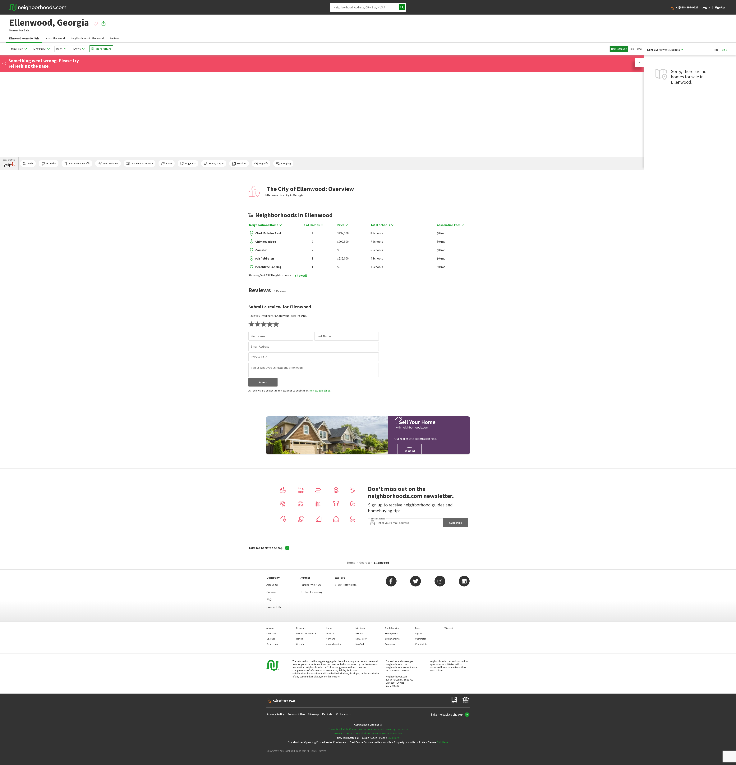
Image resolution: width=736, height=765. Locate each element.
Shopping (286, 163)
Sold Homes (636, 49)
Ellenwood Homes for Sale (24, 38)
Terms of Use (296, 714)
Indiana (330, 633)
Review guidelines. (320, 390)
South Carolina (392, 638)
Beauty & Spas (216, 163)
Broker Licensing (312, 592)
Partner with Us (311, 584)
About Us (272, 584)
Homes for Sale (619, 49)
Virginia (418, 633)
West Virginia (421, 644)
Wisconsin (449, 628)
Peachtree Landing (268, 267)
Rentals (327, 714)
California (271, 633)
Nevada (359, 633)
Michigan (360, 628)
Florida (299, 638)
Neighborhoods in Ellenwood (87, 38)
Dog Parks (190, 163)
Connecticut (272, 644)
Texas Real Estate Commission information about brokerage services (368, 729)
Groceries (51, 163)
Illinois (329, 628)
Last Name (324, 336)
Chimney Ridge (265, 241)
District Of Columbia (306, 633)
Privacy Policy (275, 714)
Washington (420, 638)
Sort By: (652, 49)
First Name (258, 336)
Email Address (260, 346)
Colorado (270, 638)
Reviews (115, 38)
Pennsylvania (391, 633)
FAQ (269, 599)
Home (351, 562)
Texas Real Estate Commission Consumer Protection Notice (368, 733)
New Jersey (361, 638)
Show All (301, 275)
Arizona (270, 628)
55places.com (344, 714)
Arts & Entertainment (142, 163)
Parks (30, 163)
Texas (417, 628)
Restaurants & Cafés (79, 163)
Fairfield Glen (264, 258)
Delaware (301, 628)
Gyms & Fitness (110, 163)
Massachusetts (333, 644)
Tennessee (390, 644)
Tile (716, 49)
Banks (169, 163)
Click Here (393, 738)
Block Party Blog (346, 584)
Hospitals (241, 163)
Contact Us (273, 607)
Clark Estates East (268, 233)
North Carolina (392, 628)
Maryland (330, 638)
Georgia (364, 562)
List (724, 49)
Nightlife (263, 163)
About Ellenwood (55, 38)
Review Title (259, 356)
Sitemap (313, 714)
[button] (639, 62)
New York (360, 644)
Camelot (261, 250)
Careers (271, 592)
